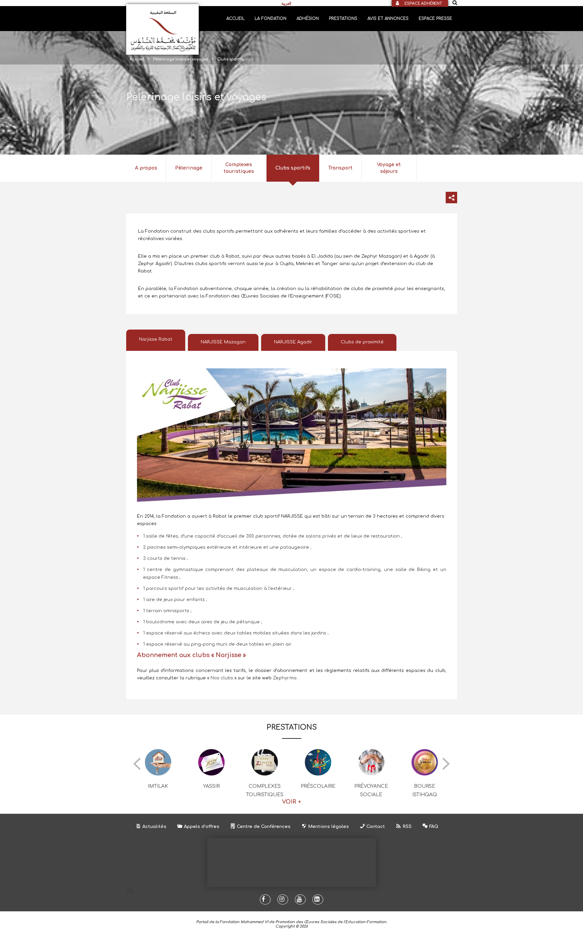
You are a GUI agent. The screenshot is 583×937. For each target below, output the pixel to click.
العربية (286, 3)
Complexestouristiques (264, 790)
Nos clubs (222, 678)
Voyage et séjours (389, 168)
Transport (340, 168)
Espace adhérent (423, 3)
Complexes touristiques (239, 168)
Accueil (235, 18)
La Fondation (270, 18)
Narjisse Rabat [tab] (155, 339)
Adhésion (308, 18)
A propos (146, 168)
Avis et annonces (388, 18)
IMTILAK (158, 786)
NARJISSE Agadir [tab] (293, 342)
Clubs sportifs (292, 168)
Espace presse (435, 18)
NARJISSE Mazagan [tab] (223, 342)
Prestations (343, 18)
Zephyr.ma (285, 678)
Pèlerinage (188, 168)
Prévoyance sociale (371, 790)
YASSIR (211, 786)
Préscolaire (318, 786)
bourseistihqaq (424, 790)
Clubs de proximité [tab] (362, 342)
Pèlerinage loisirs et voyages (180, 59)
